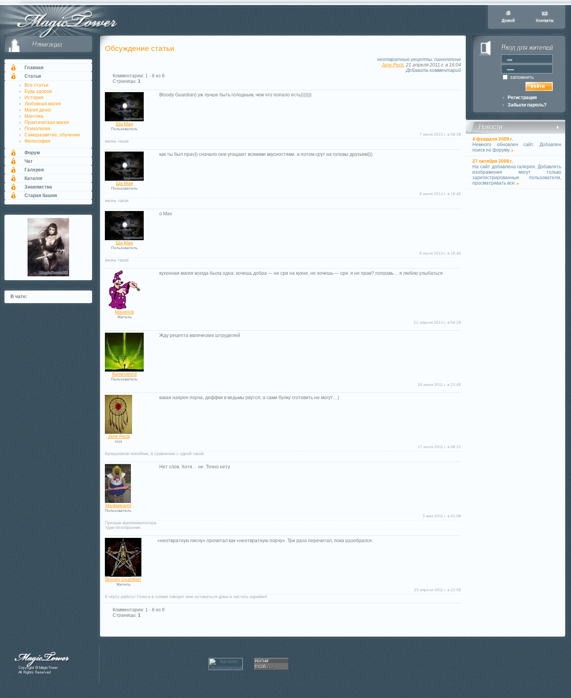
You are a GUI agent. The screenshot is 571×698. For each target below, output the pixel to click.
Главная (34, 67)
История (34, 97)
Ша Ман (124, 124)
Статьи (32, 76)
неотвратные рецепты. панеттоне (419, 59)
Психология (37, 128)
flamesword (124, 374)
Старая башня (40, 195)
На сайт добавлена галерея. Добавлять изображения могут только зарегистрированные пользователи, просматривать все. (516, 175)
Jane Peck (392, 65)
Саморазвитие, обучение (52, 135)
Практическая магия (46, 122)
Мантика (34, 116)
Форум (32, 152)
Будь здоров (38, 91)
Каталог (33, 178)
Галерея (34, 170)
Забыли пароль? (527, 105)
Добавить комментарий (433, 70)
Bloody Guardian (123, 579)
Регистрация (522, 97)
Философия (37, 141)
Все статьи (36, 85)
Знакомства (38, 187)
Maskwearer (118, 505)
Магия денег (38, 110)
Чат (28, 161)
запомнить (521, 77)
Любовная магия (42, 103)
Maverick (124, 312)
